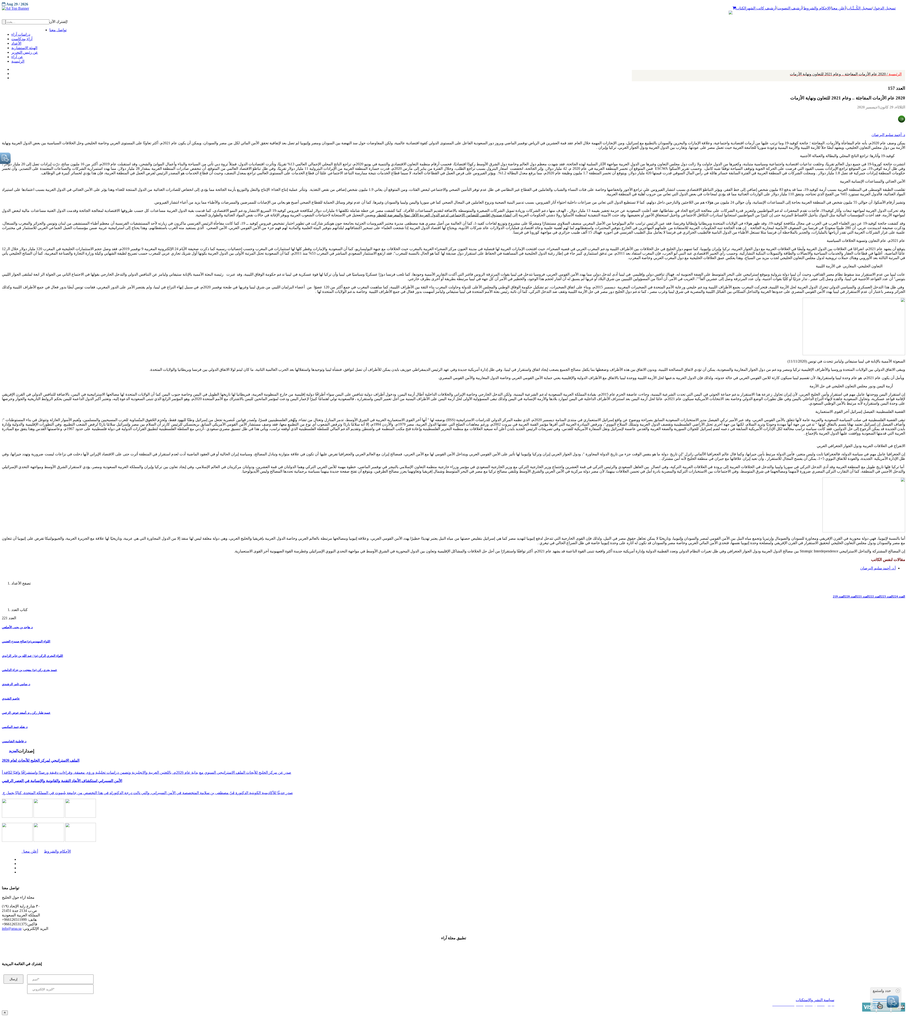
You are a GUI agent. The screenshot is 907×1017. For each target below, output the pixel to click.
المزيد (13, 751)
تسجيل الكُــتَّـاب (859, 8)
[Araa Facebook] (17, 858)
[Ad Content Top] (453, 8)
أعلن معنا (838, 8)
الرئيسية (846, 74)
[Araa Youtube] (11, 77)
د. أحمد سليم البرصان (888, 135)
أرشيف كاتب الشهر (761, 8)
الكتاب (741, 8)
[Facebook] (11, 68)
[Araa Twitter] (12, 72)
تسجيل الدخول (884, 8)
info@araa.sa (11, 929)
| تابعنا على (249, 872)
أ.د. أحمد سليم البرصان (878, 568)
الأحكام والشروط (57, 851)
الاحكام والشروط (816, 8)
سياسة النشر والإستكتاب (815, 1000)
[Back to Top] (5, 1012)
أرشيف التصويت (789, 8)
